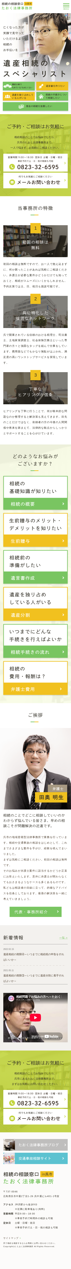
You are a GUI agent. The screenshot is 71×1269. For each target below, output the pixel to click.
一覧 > (63, 937)
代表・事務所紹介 (31, 912)
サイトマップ (12, 1238)
